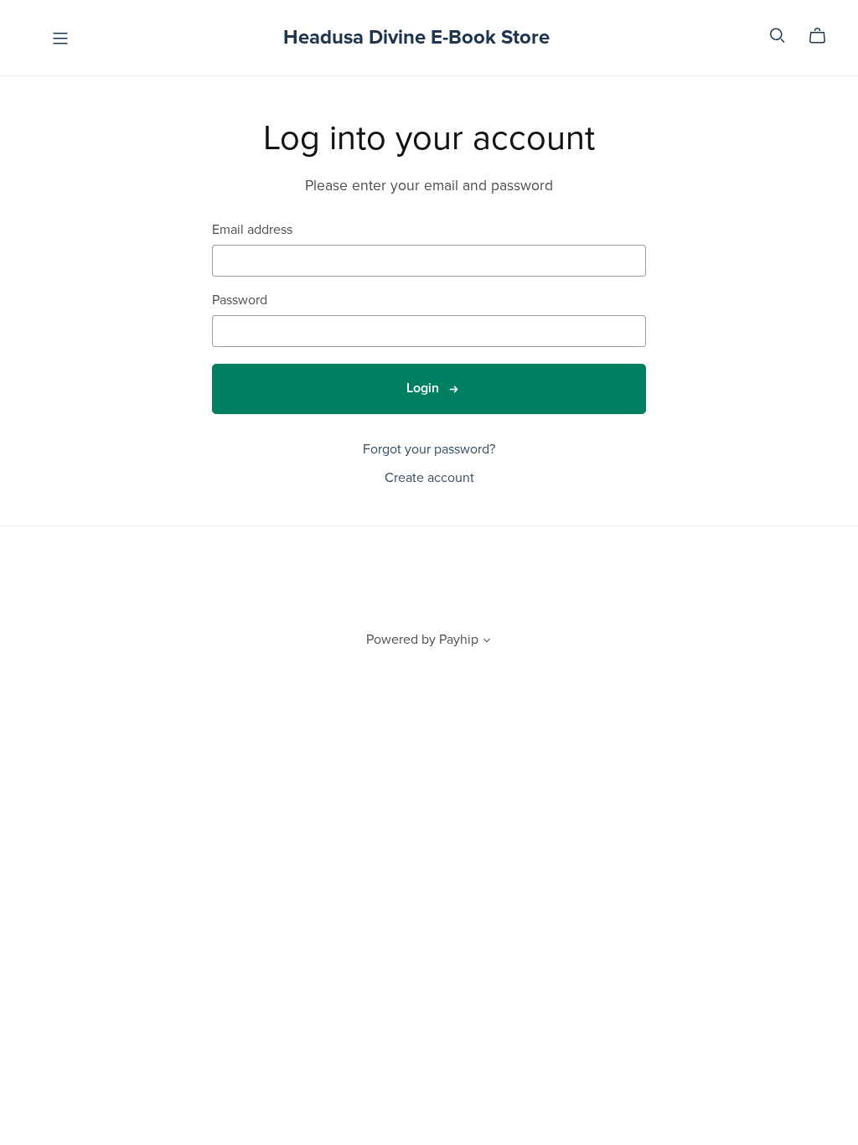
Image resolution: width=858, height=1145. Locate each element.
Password (239, 300)
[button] (487, 642)
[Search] (777, 36)
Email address (252, 230)
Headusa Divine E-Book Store (416, 37)
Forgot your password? (429, 449)
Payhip (458, 639)
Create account (429, 477)
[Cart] (824, 36)
